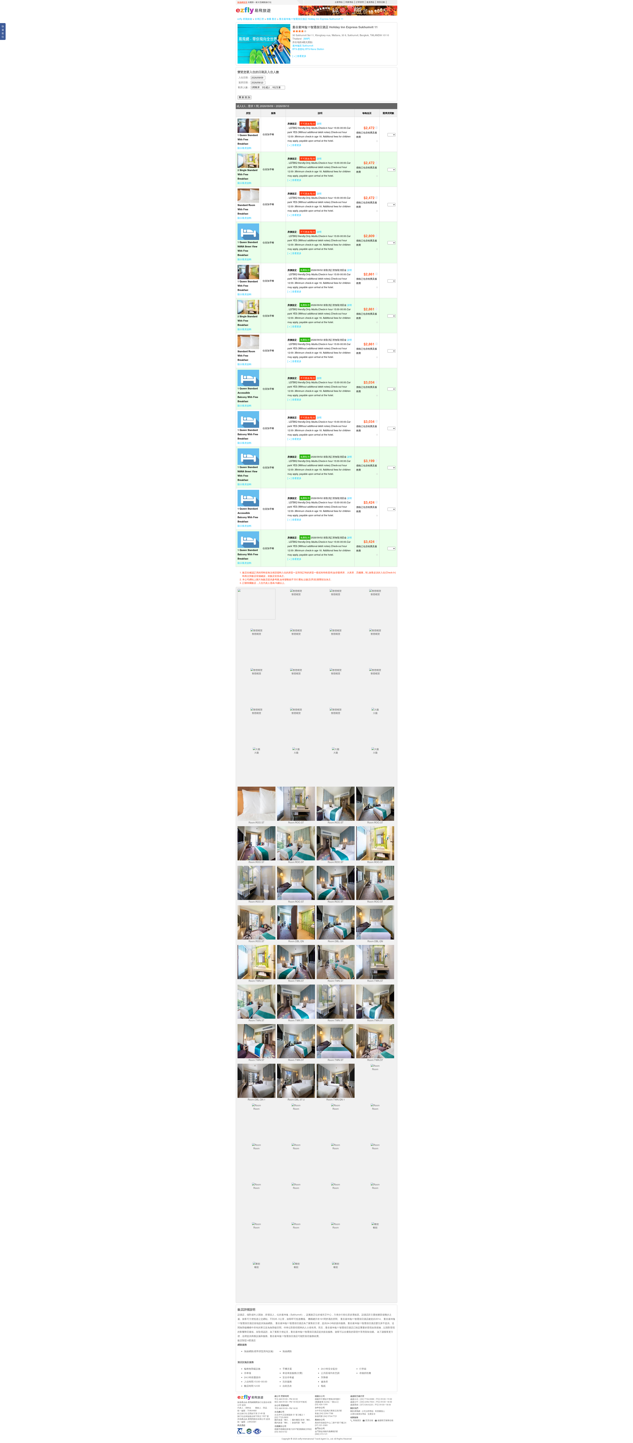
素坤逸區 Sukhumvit (302, 45)
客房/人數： (244, 87)
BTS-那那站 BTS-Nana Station (308, 49)
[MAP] (306, 38)
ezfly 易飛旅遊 (244, 18)
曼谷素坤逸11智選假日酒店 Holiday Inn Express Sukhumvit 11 (311, 18)
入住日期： (244, 77)
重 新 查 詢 (244, 97)
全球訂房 (259, 18)
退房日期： (244, 82)
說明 (319, 123)
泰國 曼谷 (272, 18)
